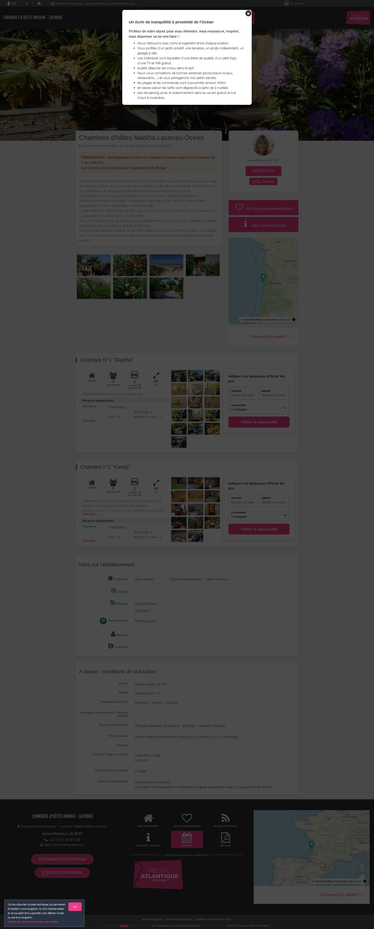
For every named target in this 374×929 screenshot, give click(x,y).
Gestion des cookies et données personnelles (33, 921)
